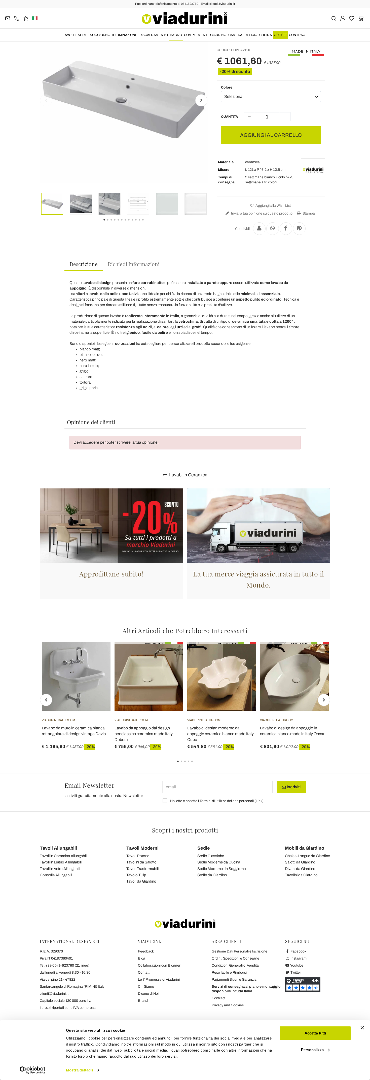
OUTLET (280, 35)
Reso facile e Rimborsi (229, 972)
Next (201, 100)
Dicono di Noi (148, 993)
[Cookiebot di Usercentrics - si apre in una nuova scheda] (33, 1070)
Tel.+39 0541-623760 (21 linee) (64, 965)
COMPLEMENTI (196, 35)
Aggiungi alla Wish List (273, 205)
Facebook (298, 951)
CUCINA (265, 35)
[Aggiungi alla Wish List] (98, 667)
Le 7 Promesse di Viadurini (159, 979)
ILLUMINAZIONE (124, 35)
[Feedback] (25, 18)
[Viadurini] (184, 18)
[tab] (83, 264)
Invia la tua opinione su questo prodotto (261, 213)
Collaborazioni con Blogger (159, 965)
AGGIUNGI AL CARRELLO (271, 135)
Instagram (298, 958)
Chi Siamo (146, 986)
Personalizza (312, 1049)
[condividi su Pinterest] (299, 228)
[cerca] (333, 18)
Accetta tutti (315, 1033)
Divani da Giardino (300, 869)
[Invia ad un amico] (259, 228)
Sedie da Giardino (212, 875)
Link (259, 801)
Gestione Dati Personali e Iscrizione (239, 951)
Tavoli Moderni (142, 848)
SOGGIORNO (100, 35)
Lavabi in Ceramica (187, 474)
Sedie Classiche (210, 856)
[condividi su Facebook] (286, 228)
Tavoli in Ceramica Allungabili (63, 856)
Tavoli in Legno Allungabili (61, 862)
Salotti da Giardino (300, 862)
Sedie (203, 848)
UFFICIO (250, 35)
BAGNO (176, 35)
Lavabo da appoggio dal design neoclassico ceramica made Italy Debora (144, 734)
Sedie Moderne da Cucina (218, 862)
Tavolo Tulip (136, 875)
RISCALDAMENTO (153, 35)
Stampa (308, 213)
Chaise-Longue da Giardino (307, 856)
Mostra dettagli (79, 1070)
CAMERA (235, 35)
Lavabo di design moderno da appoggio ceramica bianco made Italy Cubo (220, 734)
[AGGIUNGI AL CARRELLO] (98, 655)
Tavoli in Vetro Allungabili (60, 869)
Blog (141, 958)
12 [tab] (147, 223)
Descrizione (83, 263)
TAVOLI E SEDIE (75, 35)
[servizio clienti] (16, 18)
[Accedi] (342, 18)
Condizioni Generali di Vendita (235, 965)
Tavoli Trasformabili (142, 869)
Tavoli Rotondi (138, 856)
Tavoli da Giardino (141, 881)
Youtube (296, 965)
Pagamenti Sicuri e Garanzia (234, 979)
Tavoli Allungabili (58, 848)
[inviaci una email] (7, 18)
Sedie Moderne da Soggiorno (221, 869)
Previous (46, 100)
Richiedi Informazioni (134, 263)
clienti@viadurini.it (54, 993)
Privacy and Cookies (228, 1005)
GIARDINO (218, 35)
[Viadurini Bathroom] (313, 170)
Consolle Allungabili (56, 875)
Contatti (144, 972)
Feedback (146, 951)
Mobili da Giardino (304, 848)
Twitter (295, 972)
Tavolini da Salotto (141, 862)
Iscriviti (293, 787)
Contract (298, 35)
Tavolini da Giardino (301, 875)
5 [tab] (196, 765)
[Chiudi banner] (362, 1027)
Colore (226, 87)
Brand (143, 1001)
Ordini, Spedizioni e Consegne (235, 958)
